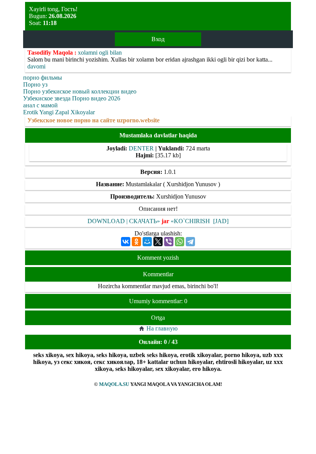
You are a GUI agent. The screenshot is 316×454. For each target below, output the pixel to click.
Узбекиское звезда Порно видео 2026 (71, 98)
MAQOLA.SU (114, 384)
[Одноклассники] (136, 241)
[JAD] (221, 221)
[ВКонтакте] (125, 241)
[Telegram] (190, 241)
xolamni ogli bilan (100, 52)
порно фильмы (42, 77)
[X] (158, 241)
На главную (162, 328)
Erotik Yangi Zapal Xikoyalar (59, 112)
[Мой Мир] (147, 241)
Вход (158, 39)
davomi (36, 66)
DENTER (141, 148)
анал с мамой (40, 105)
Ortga (158, 317)
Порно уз (35, 84)
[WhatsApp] (179, 241)
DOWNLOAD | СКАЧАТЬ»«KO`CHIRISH (149, 221)
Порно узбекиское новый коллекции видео (79, 91)
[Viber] (168, 241)
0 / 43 (171, 342)
